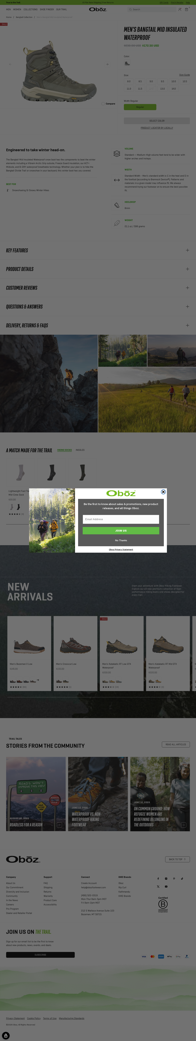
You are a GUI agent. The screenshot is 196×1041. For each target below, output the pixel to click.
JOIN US (121, 531)
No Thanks (121, 540)
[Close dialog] (163, 492)
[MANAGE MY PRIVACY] (6, 1035)
